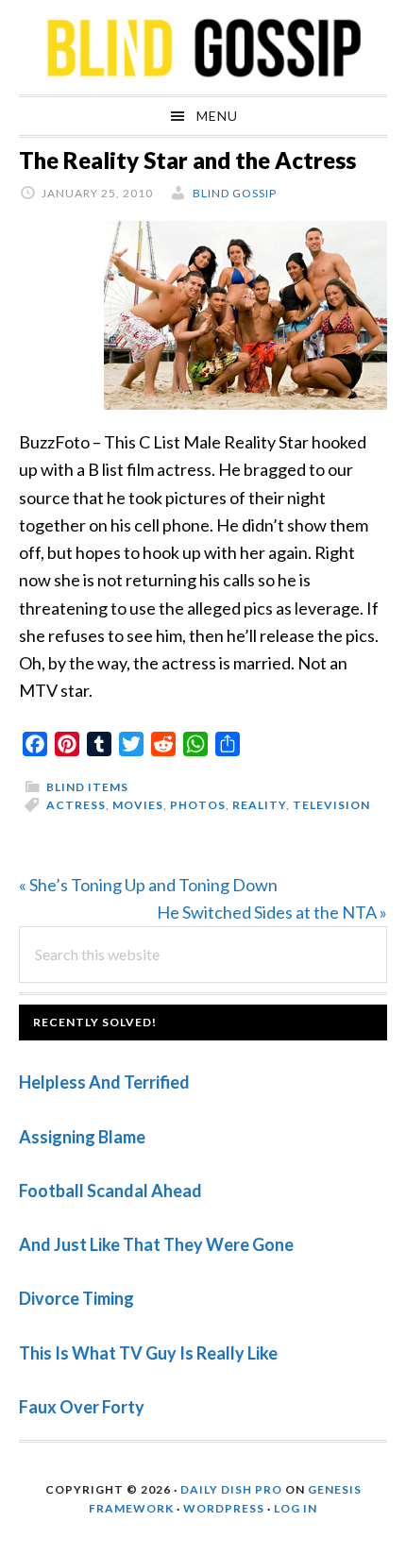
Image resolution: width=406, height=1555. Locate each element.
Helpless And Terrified (104, 1082)
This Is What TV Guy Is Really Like (148, 1353)
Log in (295, 1508)
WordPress (223, 1508)
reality (259, 805)
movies (137, 805)
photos (198, 805)
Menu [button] (217, 116)
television (331, 805)
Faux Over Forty (81, 1406)
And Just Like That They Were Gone (156, 1244)
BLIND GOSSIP (203, 47)
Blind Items (87, 787)
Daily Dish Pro (231, 1489)
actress (76, 805)
